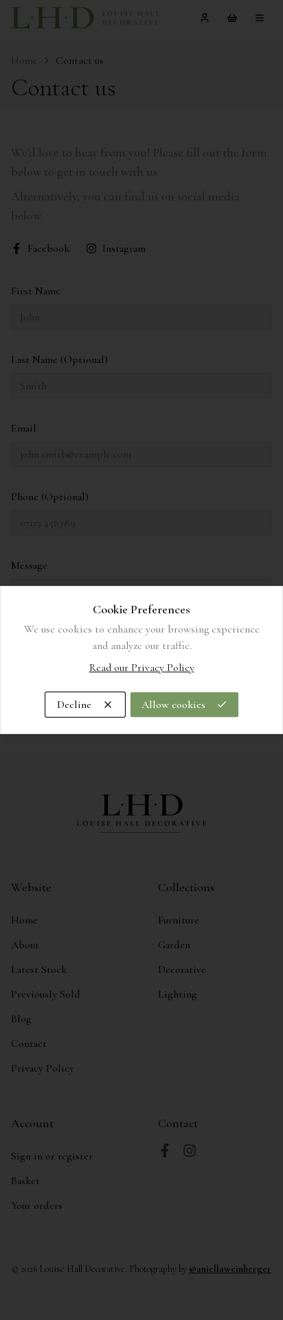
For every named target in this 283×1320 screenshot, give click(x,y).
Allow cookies (173, 704)
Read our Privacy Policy (141, 667)
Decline (74, 704)
